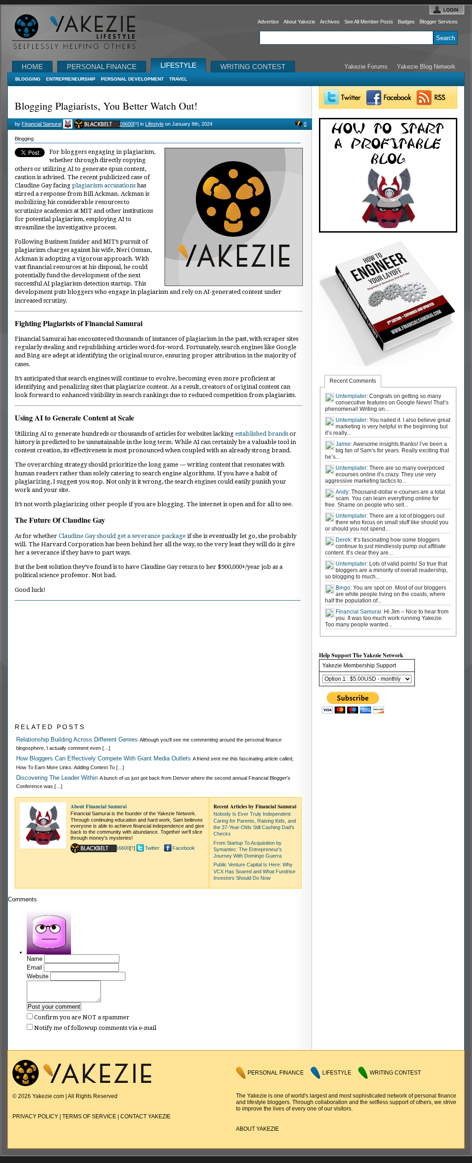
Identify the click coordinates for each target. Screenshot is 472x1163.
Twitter (152, 848)
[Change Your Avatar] (49, 952)
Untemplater (351, 396)
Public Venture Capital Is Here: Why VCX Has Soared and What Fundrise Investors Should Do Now (254, 871)
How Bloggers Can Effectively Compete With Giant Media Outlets (103, 758)
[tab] (352, 381)
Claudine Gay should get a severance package (122, 535)
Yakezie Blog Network (426, 66)
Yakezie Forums (366, 66)
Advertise (268, 21)
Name (34, 958)
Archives (330, 21)
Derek (343, 540)
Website (37, 976)
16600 (126, 124)
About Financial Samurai (99, 806)
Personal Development (132, 79)
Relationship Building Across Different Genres (77, 739)
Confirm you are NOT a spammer (81, 1017)
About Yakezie (299, 21)
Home (32, 66)
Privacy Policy (35, 1116)
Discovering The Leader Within (57, 777)
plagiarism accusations (104, 185)
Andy (342, 492)
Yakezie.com (79, 32)
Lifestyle (178, 65)
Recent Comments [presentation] (353, 381)
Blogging (28, 79)
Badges (406, 21)
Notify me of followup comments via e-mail (95, 1027)
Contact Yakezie (145, 1116)
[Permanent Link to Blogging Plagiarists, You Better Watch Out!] (234, 284)
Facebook (183, 848)
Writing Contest (252, 66)
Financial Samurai (41, 124)
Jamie (343, 444)
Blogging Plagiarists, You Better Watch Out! (106, 105)
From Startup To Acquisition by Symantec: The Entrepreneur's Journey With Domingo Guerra (247, 849)
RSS (435, 97)
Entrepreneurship (70, 79)
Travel (178, 79)
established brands (261, 433)
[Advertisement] (84, 662)
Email (34, 967)
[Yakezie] (81, 1084)
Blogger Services (438, 21)
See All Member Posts (368, 21)
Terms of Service (89, 1116)
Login (447, 9)
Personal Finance (101, 66)
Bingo (343, 587)
